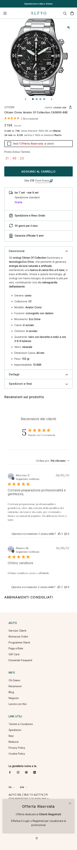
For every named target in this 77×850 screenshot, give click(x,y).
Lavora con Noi (18, 703)
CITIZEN (9, 107)
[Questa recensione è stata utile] (59, 587)
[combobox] (52, 460)
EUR (22, 787)
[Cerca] (65, 13)
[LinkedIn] (34, 772)
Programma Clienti (19, 642)
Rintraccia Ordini (18, 636)
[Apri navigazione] (5, 13)
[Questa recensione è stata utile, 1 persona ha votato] (59, 533)
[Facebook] (10, 772)
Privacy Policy (17, 747)
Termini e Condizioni (21, 724)
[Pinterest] (26, 772)
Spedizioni (15, 729)
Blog (11, 692)
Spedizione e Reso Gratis (38, 4)
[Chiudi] (70, 803)
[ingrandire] (68, 27)
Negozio (14, 698)
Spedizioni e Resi (20, 383)
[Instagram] (18, 772)
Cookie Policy (17, 753)
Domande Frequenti (20, 660)
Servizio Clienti (17, 630)
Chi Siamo (14, 680)
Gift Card (14, 654)
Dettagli (14, 374)
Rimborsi (14, 741)
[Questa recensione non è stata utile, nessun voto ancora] (65, 533)
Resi (11, 735)
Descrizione (17, 250)
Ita (10, 787)
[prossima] (51, 99)
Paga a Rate (16, 648)
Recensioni (15, 686)
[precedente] (25, 99)
